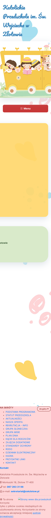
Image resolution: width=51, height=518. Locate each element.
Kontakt (11, 462)
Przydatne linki (15, 459)
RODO (9, 449)
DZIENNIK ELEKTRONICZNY (21, 452)
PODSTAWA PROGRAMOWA (20, 411)
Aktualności (14, 418)
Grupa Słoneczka (17, 428)
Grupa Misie (13, 432)
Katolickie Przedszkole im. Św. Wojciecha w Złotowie (24, 20)
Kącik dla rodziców (18, 439)
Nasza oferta (14, 422)
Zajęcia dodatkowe (18, 442)
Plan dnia (12, 435)
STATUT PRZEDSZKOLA (18, 415)
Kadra (9, 455)
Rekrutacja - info (17, 425)
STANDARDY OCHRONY (18, 445)
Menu (27, 108)
